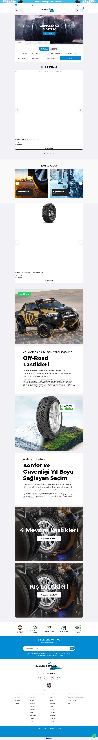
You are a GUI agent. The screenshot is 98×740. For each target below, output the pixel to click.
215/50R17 (52, 721)
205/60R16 (53, 718)
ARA (70, 58)
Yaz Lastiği (17, 697)
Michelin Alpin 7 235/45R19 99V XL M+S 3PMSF (29, 272)
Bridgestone (33, 700)
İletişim (73, 5)
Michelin (32, 697)
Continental (33, 706)
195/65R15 (52, 706)
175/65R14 (52, 697)
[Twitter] (46, 677)
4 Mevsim (17, 703)
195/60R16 (52, 715)
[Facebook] (40, 677)
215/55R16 (52, 712)
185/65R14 (52, 700)
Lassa (31, 721)
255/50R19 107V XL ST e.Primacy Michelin (27, 139)
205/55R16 (52, 709)
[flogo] (49, 666)
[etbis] (49, 685)
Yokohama (33, 715)
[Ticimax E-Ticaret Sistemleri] (49, 739)
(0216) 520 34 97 (34, 5)
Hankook (32, 709)
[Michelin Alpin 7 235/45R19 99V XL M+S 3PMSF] (49, 237)
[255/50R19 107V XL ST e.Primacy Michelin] (49, 104)
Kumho (32, 718)
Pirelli (31, 712)
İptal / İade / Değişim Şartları (75, 697)
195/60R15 (52, 703)
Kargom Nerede (72, 700)
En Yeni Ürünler (57, 5)
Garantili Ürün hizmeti (46, 5)
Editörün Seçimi (66, 5)
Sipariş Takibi (79, 5)
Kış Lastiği (17, 700)
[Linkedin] (58, 677)
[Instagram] (52, 677)
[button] (44, 153)
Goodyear (32, 703)
